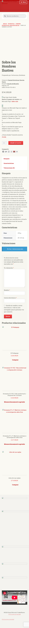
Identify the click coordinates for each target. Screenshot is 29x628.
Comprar (15, 360)
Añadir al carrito (15, 143)
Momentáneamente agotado (14, 402)
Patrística (11, 23)
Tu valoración (9, 268)
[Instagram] (8, 151)
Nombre (7, 290)
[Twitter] (6, 151)
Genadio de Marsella (13, 84)
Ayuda (4, 137)
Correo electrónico (10, 298)
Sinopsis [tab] (6, 159)
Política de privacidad (14, 614)
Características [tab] (9, 163)
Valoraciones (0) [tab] (9, 168)
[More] (17, 151)
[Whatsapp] (11, 151)
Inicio (5, 23)
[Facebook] (3, 151)
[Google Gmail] (14, 151)
